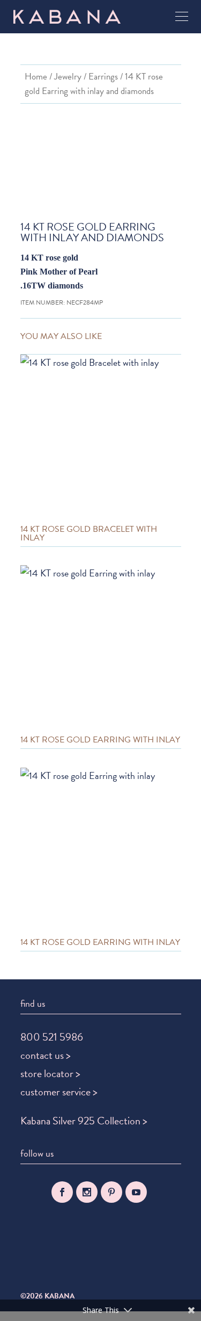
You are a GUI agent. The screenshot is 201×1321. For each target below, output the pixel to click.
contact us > (45, 1055)
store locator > (50, 1073)
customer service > (59, 1092)
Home (36, 76)
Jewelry (67, 76)
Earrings (103, 76)
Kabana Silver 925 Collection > (83, 1121)
